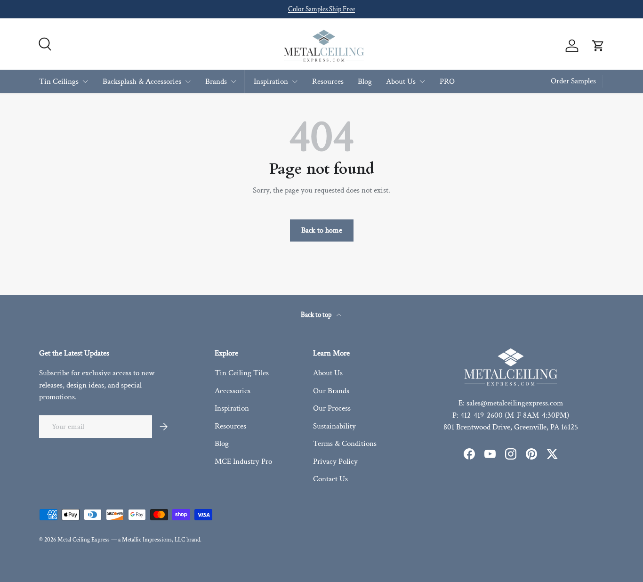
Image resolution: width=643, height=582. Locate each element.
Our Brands (331, 391)
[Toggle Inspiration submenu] (294, 81)
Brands (216, 81)
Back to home (321, 230)
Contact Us (330, 479)
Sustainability (334, 426)
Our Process (332, 408)
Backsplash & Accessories (142, 81)
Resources (328, 81)
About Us (401, 81)
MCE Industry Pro (243, 461)
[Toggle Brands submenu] (233, 81)
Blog (365, 81)
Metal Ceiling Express (83, 539)
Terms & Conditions (345, 443)
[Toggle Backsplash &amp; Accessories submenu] (187, 81)
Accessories (232, 391)
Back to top (317, 314)
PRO (447, 81)
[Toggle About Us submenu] (422, 81)
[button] (598, 45)
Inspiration (271, 81)
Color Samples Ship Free (321, 9)
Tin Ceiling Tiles (242, 373)
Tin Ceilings (59, 81)
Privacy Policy (335, 461)
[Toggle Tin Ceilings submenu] (85, 81)
